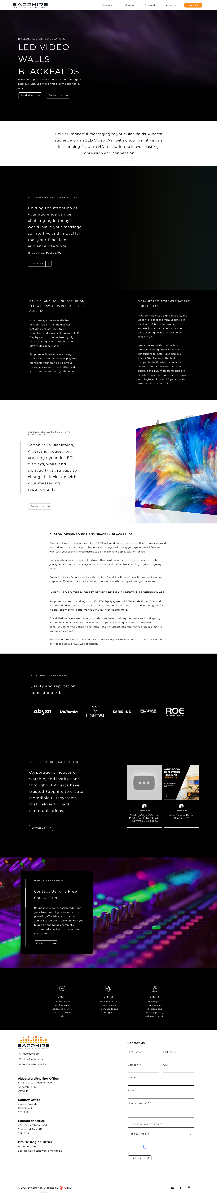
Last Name (169, 1052)
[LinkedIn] (172, 1188)
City (165, 1065)
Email (131, 1090)
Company (134, 1065)
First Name (134, 1052)
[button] (55, 95)
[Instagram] (189, 1188)
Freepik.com (44, 1192)
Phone (132, 1078)
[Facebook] (180, 1188)
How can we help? (138, 1103)
